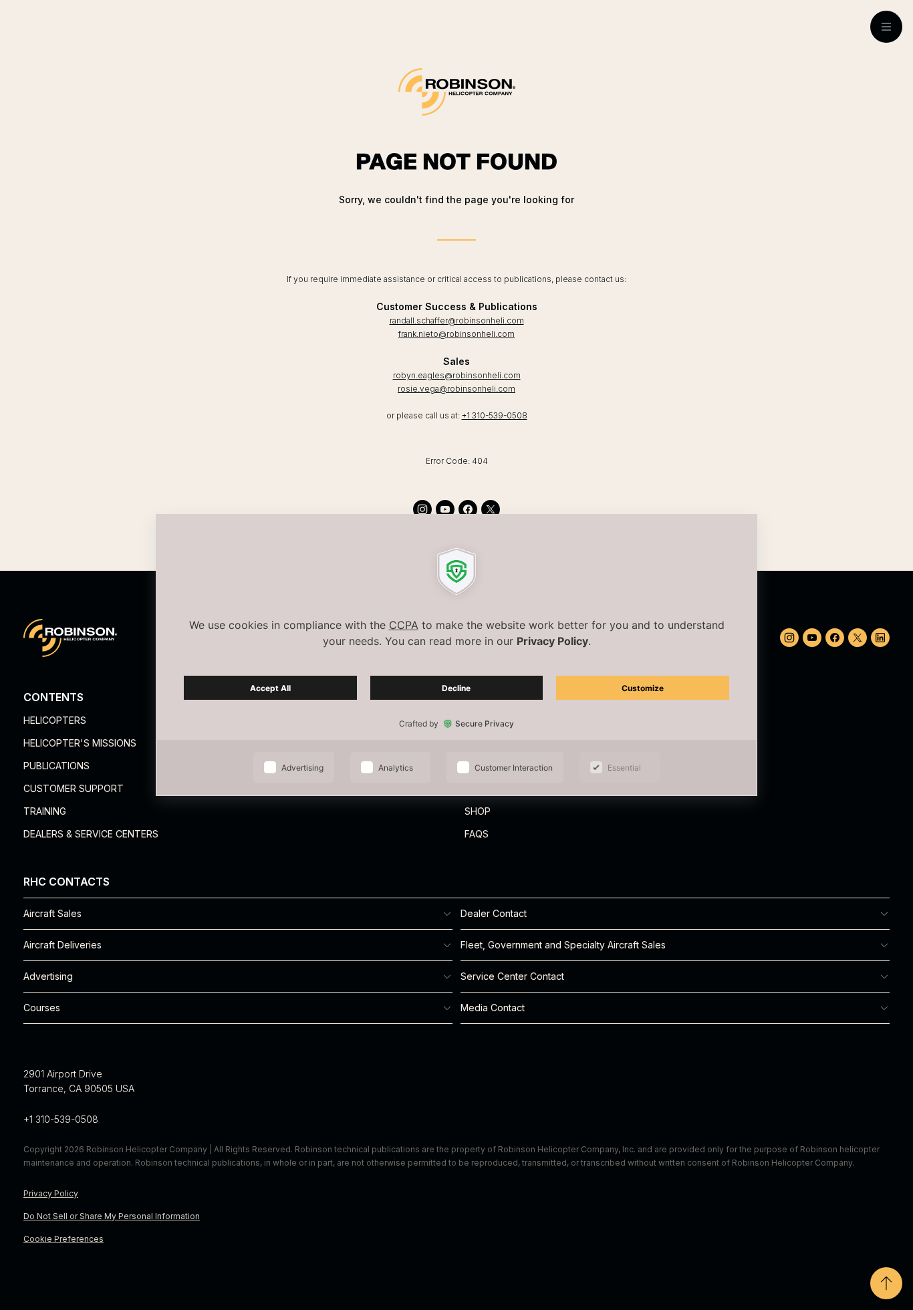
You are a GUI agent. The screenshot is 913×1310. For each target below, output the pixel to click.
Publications (56, 765)
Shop (478, 811)
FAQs (477, 833)
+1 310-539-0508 (494, 415)
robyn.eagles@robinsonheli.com (457, 375)
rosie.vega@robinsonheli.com (456, 389)
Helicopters (54, 720)
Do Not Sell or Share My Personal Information (111, 1216)
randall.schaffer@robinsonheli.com (457, 320)
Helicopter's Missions (79, 743)
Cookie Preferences (63, 1239)
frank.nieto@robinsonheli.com (456, 334)
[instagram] (422, 509)
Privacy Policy (50, 1193)
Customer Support (73, 788)
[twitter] (490, 509)
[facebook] (468, 509)
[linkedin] (880, 637)
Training (44, 811)
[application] (456, 655)
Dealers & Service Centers (90, 833)
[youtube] (445, 509)
